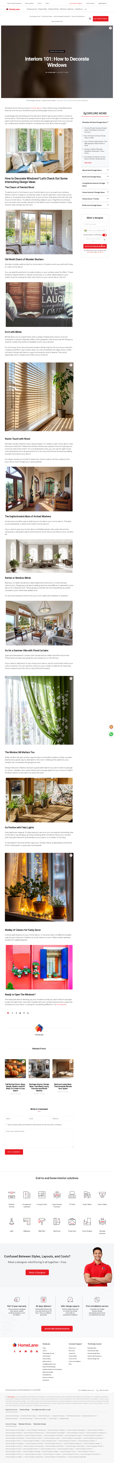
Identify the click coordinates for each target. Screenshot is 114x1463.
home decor (36, 108)
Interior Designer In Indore (34, 1438)
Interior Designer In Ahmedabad (15, 1430)
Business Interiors (48, 1377)
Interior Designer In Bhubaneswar (34, 1433)
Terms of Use (73, 1359)
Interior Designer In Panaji (13, 1449)
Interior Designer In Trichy (70, 1454)
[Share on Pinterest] (110, 28)
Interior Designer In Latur (49, 1441)
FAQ (70, 1364)
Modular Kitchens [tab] (25, 1424)
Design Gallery (42, 9)
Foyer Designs (53, 1418)
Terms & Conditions (75, 1361)
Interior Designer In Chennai (75, 1433)
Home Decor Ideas (47, 16)
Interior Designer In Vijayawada (33, 1457)
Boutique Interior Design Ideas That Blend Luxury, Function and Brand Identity (39, 1087)
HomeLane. (62, 1004)
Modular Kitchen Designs (29, 1416)
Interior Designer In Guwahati (93, 1435)
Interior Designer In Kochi (13, 1441)
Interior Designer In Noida (94, 1446)
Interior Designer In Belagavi (56, 1430)
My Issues (72, 1350)
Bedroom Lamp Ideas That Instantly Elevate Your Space (63, 1086)
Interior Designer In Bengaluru (76, 1430)
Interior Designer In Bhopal (13, 1433)
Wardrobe (63, 9)
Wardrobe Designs (44, 1416)
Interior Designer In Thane (86, 1451)
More (85, 9)
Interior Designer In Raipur (66, 1449)
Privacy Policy (47, 1359)
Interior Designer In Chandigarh (55, 1433)
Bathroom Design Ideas (92, 205)
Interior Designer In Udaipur (14, 1457)
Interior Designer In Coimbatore (95, 1433)
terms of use (99, 252)
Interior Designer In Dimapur (33, 1435)
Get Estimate (46, 1356)
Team (44, 1348)
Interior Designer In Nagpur (92, 1443)
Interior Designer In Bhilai (95, 1430)
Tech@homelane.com (49, 1364)
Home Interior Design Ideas (93, 192)
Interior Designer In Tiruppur (52, 1454)
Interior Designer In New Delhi (55, 1446)
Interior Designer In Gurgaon (73, 1435)
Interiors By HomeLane (95, 1356)
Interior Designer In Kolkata (31, 1441)
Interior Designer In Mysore (53, 1443)
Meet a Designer (37, 1272)
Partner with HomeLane (14, 3)
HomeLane (11, 1397)
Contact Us (72, 1353)
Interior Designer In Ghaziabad (53, 1435)
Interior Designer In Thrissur (14, 1454)
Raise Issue (72, 1348)
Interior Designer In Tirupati (33, 1454)
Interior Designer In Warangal (77, 1457)
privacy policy (90, 252)
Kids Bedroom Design (73, 1416)
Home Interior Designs (12, 1416)
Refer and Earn (29, 3)
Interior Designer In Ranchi (84, 1449)
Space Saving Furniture (89, 1416)
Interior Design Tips (57, 21)
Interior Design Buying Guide (61, 16)
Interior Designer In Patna (30, 1449)
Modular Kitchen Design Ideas (94, 122)
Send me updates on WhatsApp (92, 234)
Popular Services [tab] (11, 1409)
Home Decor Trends (90, 199)
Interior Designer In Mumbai (34, 1443)
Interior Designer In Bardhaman (36, 1430)
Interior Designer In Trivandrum (90, 1454)
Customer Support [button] (76, 3)
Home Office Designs (26, 1418)
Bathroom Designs (40, 1418)
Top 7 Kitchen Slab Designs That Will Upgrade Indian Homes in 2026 (95, 143)
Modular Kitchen (53, 9)
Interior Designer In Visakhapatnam (55, 1457)
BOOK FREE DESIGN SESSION (57, 1329)
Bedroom (71, 9)
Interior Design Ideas (94, 1353)
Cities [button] (47, 3)
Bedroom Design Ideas (91, 177)
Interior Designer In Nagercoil (73, 1443)
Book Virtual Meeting (49, 1367)
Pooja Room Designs (12, 1418)
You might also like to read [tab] (41, 1409)
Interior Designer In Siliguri (50, 1451)
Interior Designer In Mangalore (15, 1443)
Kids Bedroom (47, 1375)
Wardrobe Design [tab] (40, 1424)
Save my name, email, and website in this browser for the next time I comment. (35, 1125)
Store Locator (90, 3)
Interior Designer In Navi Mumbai (33, 1446)
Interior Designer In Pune (48, 1449)
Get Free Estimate (100, 19)
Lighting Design (64, 1418)
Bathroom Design (48, 1372)
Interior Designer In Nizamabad (75, 1446)
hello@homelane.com (87, 1390)
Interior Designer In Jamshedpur (71, 1438)
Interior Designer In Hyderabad (15, 1438)
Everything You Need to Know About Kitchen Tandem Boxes (94, 158)
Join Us (40, 3)
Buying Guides (92, 1348)
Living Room (79, 9)
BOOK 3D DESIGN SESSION (95, 246)
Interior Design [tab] (11, 1424)
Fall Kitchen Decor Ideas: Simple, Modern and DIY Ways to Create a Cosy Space (15, 1087)
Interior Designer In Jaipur (52, 1438)
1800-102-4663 (103, 1390)
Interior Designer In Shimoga (31, 1451)
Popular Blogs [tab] (25, 1409)
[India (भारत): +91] (85, 230)
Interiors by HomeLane (77, 16)
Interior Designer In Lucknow (67, 1441)
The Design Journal (34, 16)
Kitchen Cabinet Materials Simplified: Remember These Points (94, 151)
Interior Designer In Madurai (86, 1441)
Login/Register (102, 3)
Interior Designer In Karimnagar (93, 1438)
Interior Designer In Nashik (13, 1446)
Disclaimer (46, 1380)
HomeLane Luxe (32, 9)
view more (88, 162)
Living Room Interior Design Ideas (93, 184)
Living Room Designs (58, 1416)
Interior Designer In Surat (68, 1451)
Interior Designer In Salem (13, 1451)
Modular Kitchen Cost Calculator (52, 1369)
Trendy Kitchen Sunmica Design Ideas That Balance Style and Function (95, 130)
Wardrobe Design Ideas (92, 170)
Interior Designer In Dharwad (14, 1435)
